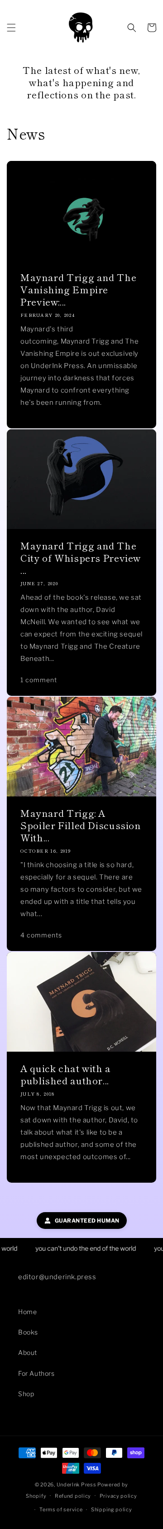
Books (28, 1332)
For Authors (36, 1373)
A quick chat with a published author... (65, 1074)
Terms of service (60, 1509)
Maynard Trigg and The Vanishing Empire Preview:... (78, 289)
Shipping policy (111, 1509)
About (27, 1352)
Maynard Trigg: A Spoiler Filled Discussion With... (80, 825)
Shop (26, 1394)
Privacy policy (118, 1496)
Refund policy (73, 1496)
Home (27, 1311)
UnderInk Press (76, 1484)
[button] (11, 28)
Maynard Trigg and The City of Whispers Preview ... (80, 557)
